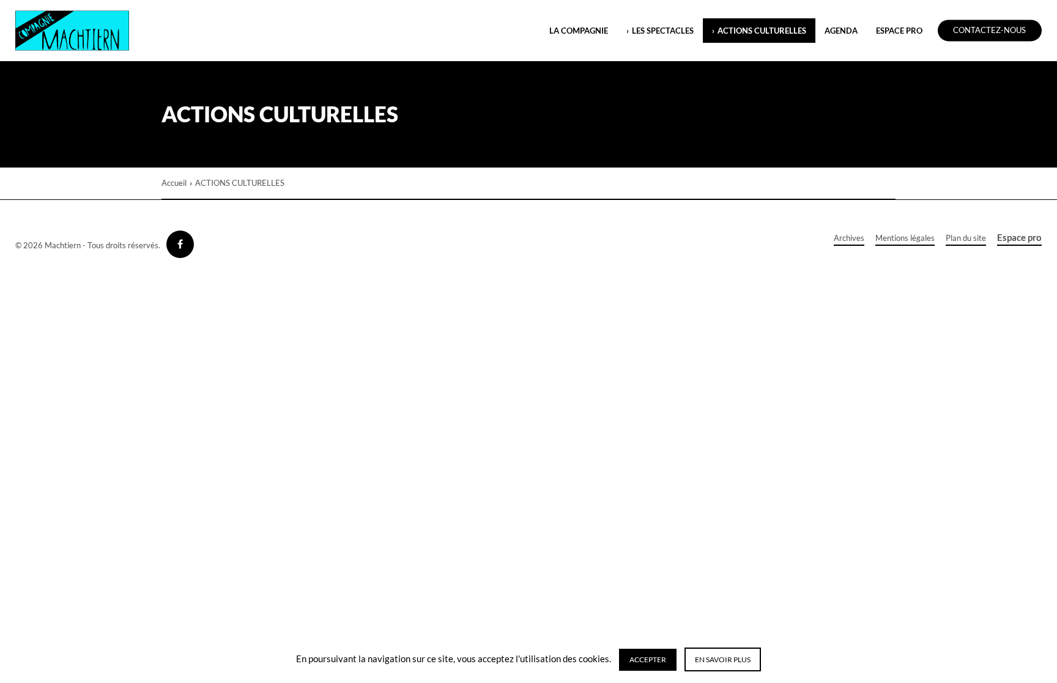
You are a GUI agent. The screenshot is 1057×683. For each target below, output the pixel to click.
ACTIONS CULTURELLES (762, 30)
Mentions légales (905, 238)
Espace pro (1019, 237)
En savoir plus (723, 659)
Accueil (174, 183)
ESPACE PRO (899, 30)
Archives (849, 238)
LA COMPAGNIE (578, 30)
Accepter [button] (647, 659)
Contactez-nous (989, 30)
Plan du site (966, 238)
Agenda (841, 30)
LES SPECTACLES (663, 30)
